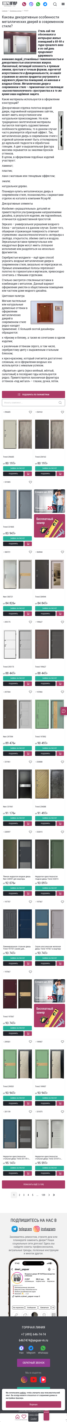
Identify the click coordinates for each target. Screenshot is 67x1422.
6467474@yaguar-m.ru (33, 1340)
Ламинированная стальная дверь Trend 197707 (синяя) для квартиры (17, 947)
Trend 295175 (8, 667)
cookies (23, 1393)
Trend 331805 (8, 527)
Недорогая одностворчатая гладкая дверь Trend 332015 (46, 877)
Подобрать (13, 474)
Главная (4, 11)
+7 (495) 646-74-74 (33, 1334)
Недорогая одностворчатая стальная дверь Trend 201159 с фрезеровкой (16, 1157)
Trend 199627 (40, 667)
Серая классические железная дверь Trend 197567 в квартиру (48, 947)
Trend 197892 (40, 737)
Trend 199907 (40, 1086)
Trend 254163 (40, 457)
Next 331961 (8, 807)
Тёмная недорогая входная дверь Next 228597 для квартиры (17, 877)
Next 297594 (8, 737)
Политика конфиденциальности (33, 1410)
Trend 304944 (40, 597)
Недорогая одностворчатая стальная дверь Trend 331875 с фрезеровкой (48, 1157)
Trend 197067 (8, 1016)
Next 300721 (8, 597)
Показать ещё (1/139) (33, 1184)
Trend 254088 (40, 807)
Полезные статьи (15, 11)
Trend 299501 (8, 1086)
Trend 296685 (8, 457)
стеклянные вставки (38, 280)
